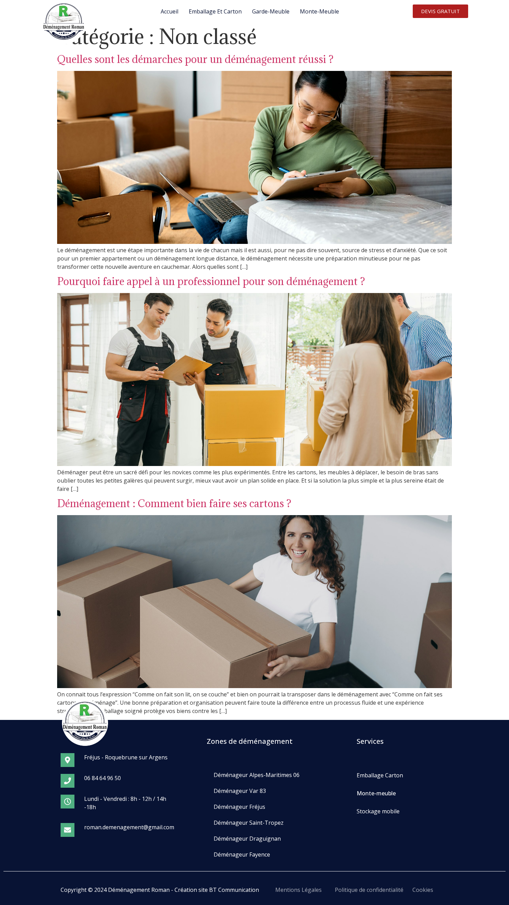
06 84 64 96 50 (102, 778)
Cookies (422, 890)
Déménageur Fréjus (239, 807)
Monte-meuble (319, 11)
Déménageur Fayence (242, 854)
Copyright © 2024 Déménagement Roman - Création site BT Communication (160, 890)
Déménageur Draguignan (247, 838)
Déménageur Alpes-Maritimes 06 (257, 775)
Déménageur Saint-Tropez (249, 822)
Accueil (169, 11)
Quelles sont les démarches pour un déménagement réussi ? (195, 59)
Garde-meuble (270, 11)
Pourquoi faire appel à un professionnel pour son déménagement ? (211, 281)
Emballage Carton (380, 775)
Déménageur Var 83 (240, 791)
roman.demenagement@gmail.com (129, 827)
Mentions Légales (298, 890)
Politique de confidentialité (369, 890)
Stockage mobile (378, 811)
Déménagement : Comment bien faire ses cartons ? (174, 503)
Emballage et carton (215, 11)
